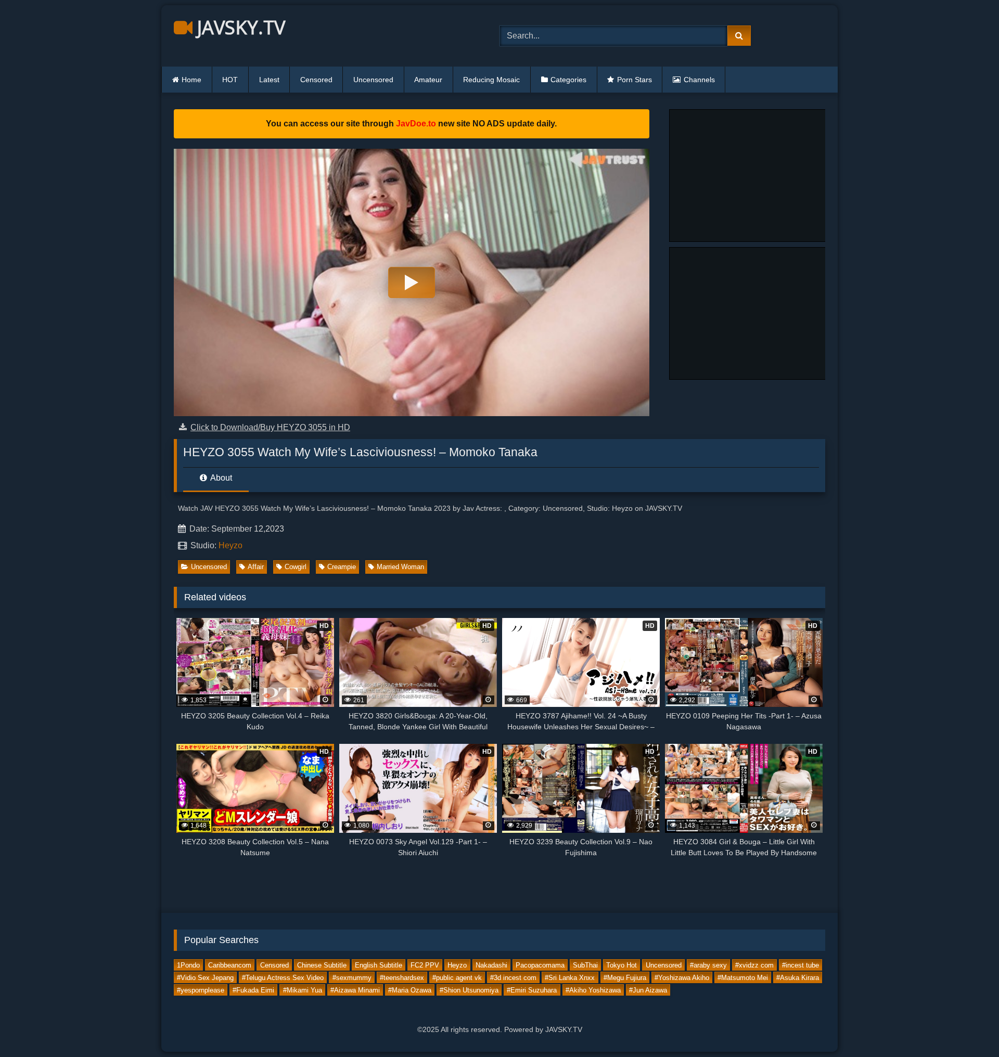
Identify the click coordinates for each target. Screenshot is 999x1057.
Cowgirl (295, 567)
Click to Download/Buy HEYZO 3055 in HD (270, 427)
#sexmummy (352, 977)
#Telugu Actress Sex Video (283, 977)
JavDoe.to (416, 123)
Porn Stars (634, 79)
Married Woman (400, 567)
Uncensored (373, 79)
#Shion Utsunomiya (469, 990)
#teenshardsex (402, 977)
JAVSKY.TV (239, 27)
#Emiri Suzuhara (532, 990)
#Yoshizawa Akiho (682, 977)
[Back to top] (966, 1026)
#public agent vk (457, 977)
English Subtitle (378, 965)
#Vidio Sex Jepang (205, 977)
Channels (699, 79)
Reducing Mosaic (491, 79)
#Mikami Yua (302, 990)
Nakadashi (491, 965)
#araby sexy (708, 965)
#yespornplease (200, 990)
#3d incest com (513, 977)
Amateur (428, 79)
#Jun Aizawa (648, 990)
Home (191, 79)
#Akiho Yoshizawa (593, 990)
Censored (316, 79)
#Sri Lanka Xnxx (570, 977)
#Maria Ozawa (409, 990)
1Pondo (188, 965)
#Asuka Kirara (797, 977)
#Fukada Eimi (253, 990)
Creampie (341, 567)
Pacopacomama (540, 965)
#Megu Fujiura (625, 977)
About (220, 477)
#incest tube (800, 965)
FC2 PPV (425, 965)
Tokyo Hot (621, 965)
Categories (568, 79)
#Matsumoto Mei (743, 977)
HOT (230, 79)
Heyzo (230, 545)
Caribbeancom (229, 965)
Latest (269, 79)
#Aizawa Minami (355, 990)
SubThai (585, 965)
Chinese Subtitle (322, 965)
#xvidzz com (754, 965)
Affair (256, 567)
